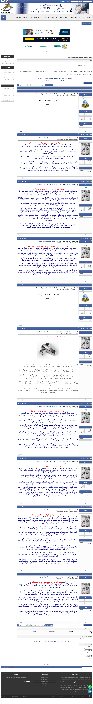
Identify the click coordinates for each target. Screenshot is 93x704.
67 (28, 85)
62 (35, 85)
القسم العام (6, 88)
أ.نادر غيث (67, 94)
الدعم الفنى (6, 81)
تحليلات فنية (6, 74)
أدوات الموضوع (22, 87)
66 (29, 85)
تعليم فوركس (6, 90)
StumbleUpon (51, 631)
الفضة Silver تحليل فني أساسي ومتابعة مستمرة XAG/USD (55, 78)
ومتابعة (85, 638)
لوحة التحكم (6, 58)
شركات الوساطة (7, 95)
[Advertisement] (48, 113)
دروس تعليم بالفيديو (7, 93)
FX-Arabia (7, 9)
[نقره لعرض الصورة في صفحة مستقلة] (48, 350)
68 (26, 85)
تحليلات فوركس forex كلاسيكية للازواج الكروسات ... (43, 641)
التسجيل (81, 17)
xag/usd (78, 638)
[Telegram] (90, 691)
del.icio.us (70, 631)
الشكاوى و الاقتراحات (7, 100)
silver (75, 638)
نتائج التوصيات (63, 17)
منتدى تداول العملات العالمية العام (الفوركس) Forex (48, 94)
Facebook (89, 632)
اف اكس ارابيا (81, 696)
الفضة (48, 104)
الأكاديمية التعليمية (6, 77)
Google (34, 631)
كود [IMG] (90, 655)
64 (32, 85)
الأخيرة (20, 85)
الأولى (43, 85)
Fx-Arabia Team (26, 696)
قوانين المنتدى (89, 658)
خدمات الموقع (6, 70)
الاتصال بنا (8, 667)
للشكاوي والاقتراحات (17, 667)
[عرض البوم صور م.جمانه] (85, 178)
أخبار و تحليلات (73, 17)
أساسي (90, 638)
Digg (90, 631)
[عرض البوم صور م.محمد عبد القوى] (85, 131)
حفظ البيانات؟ (68, 1)
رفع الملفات (45, 17)
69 (25, 85)
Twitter (71, 632)
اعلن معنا (18, 17)
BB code (90, 652)
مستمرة (87, 638)
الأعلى (2, 667)
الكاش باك (7, 79)
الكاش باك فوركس (44, 679)
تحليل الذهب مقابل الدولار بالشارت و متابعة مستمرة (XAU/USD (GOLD (63, 641)
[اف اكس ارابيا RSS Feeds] (12, 667)
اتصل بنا (25, 17)
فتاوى (44, 685)
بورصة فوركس (44, 681)
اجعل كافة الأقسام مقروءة (7, 63)
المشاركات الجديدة (35, 17)
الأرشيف (5, 667)
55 (38, 85)
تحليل (80, 638)
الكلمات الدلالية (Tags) (87, 636)
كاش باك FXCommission (7, 72)
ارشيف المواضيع (44, 677)
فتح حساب (54, 17)
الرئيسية (88, 17)
